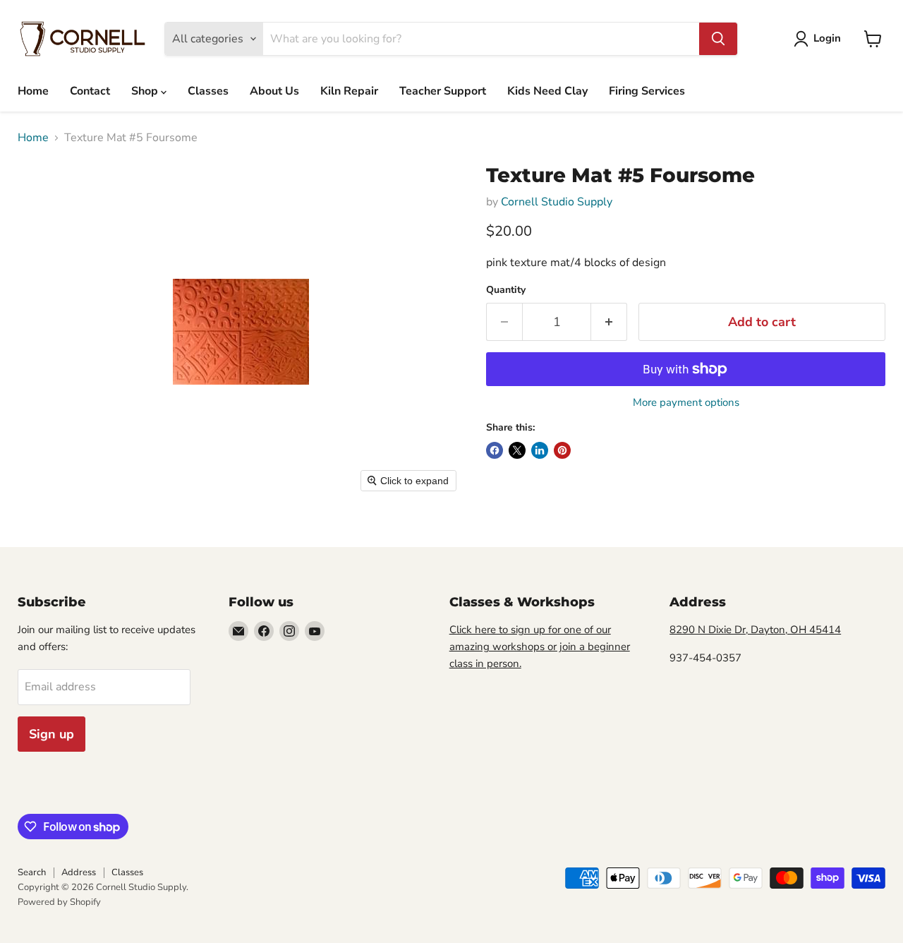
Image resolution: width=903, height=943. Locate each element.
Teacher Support (442, 91)
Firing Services (647, 91)
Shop (146, 91)
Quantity (506, 290)
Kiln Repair (349, 91)
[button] (820, 38)
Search (32, 872)
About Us (274, 91)
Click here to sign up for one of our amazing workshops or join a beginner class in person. (539, 647)
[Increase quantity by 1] (609, 322)
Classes (208, 91)
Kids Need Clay (547, 91)
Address (78, 872)
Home (33, 91)
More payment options (686, 403)
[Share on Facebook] (494, 450)
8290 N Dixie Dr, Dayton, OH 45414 (755, 630)
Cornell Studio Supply (556, 202)
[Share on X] (517, 450)
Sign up (51, 734)
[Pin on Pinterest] (562, 450)
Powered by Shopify (59, 902)
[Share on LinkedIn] (539, 450)
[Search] (718, 39)
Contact (90, 91)
